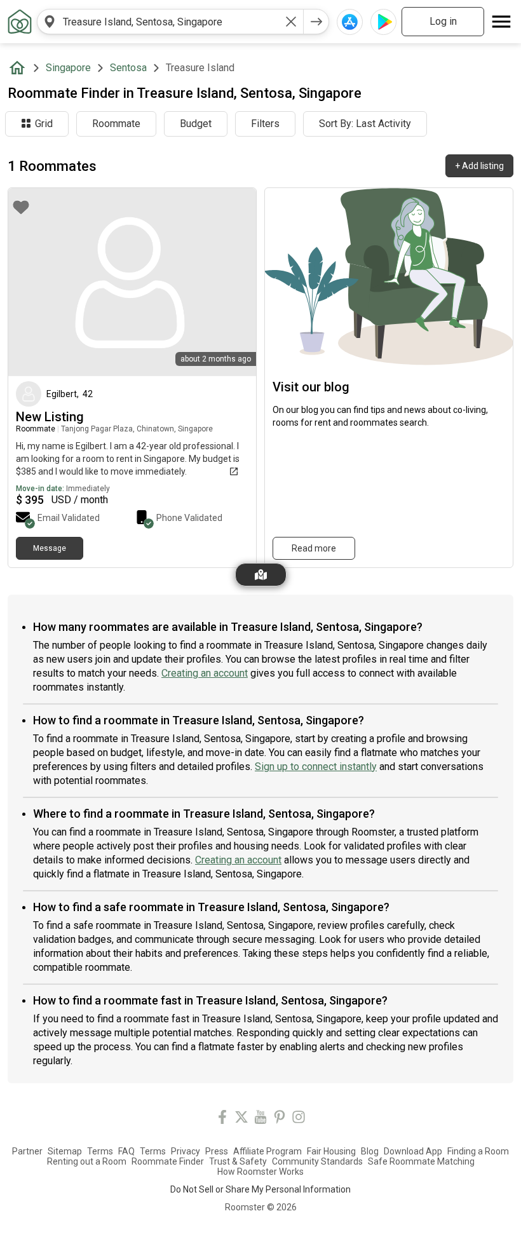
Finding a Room (478, 1151)
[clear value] (291, 21)
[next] (316, 21)
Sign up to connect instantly (316, 767)
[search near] (49, 21)
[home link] (20, 22)
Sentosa (128, 68)
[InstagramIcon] (298, 1119)
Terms (100, 1151)
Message (49, 548)
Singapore (68, 68)
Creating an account (204, 673)
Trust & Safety (238, 1161)
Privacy (185, 1151)
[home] (20, 68)
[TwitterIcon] (241, 1119)
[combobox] (170, 22)
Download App (413, 1151)
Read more (314, 548)
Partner (27, 1151)
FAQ (126, 1151)
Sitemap (65, 1151)
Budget (196, 124)
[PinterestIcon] (279, 1119)
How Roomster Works (260, 1171)
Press (216, 1151)
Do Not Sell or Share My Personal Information (260, 1189)
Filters (265, 124)
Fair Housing (331, 1151)
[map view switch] (261, 574)
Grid (44, 124)
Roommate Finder (168, 1161)
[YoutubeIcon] (260, 1119)
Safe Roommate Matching (421, 1161)
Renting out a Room (86, 1161)
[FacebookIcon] (222, 1119)
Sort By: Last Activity (365, 124)
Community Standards (317, 1161)
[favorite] (21, 207)
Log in (443, 21)
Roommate (116, 124)
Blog (370, 1151)
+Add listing (479, 166)
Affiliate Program (267, 1151)
